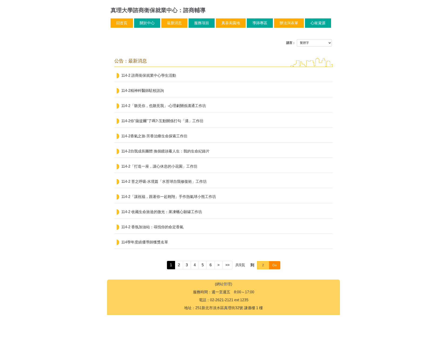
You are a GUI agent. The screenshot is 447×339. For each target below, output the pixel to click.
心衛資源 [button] (318, 23)
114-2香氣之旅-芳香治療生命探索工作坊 (154, 136)
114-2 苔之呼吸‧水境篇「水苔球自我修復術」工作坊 (164, 181)
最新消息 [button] (174, 23)
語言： (290, 43)
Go (274, 265)
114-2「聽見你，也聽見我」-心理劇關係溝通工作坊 (163, 106)
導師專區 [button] (259, 23)
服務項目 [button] (201, 23)
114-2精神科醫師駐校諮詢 (142, 91)
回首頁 (121, 23)
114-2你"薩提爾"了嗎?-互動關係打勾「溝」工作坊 (162, 121)
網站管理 (223, 284)
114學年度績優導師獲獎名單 (144, 242)
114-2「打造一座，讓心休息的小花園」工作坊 (159, 166)
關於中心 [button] (147, 23)
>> (227, 265)
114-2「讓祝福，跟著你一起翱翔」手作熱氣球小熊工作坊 (168, 197)
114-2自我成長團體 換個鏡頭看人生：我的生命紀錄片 (165, 151)
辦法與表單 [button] (289, 23)
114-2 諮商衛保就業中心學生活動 (148, 75)
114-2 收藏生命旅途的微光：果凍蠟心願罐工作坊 (161, 212)
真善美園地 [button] (230, 23)
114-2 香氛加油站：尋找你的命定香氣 (152, 227)
